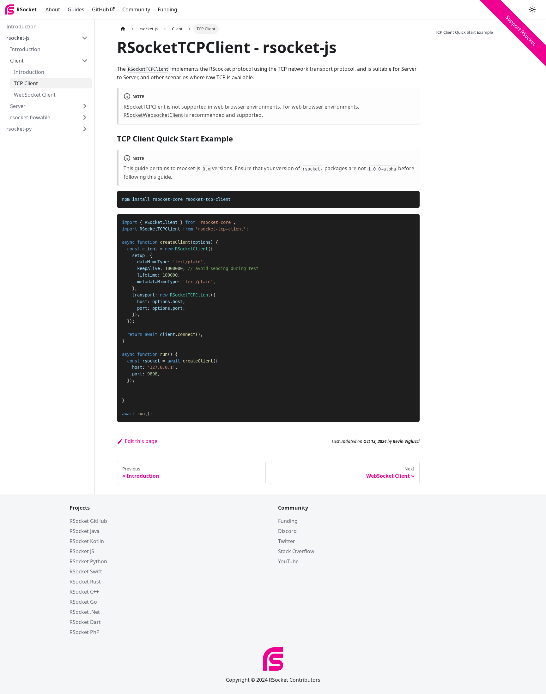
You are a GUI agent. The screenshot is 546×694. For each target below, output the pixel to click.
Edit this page (141, 441)
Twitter (286, 541)
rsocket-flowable (30, 117)
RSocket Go (83, 601)
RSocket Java (85, 531)
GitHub (100, 9)
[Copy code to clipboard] (412, 199)
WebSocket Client (35, 94)
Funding (167, 9)
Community (136, 9)
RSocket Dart (85, 622)
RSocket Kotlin (87, 541)
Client (17, 60)
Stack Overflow (296, 551)
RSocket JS (82, 551)
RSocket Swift (86, 571)
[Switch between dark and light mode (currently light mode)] (532, 9)
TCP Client (26, 83)
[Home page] (123, 29)
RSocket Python (88, 561)
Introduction (21, 26)
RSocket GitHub (88, 521)
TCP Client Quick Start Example (464, 32)
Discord (287, 531)
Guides (76, 9)
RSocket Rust (85, 581)
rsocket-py (19, 128)
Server (18, 106)
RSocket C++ (84, 591)
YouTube (288, 561)
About (53, 9)
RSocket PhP (85, 632)
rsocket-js (18, 37)
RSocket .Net (85, 611)
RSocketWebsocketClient (153, 114)
